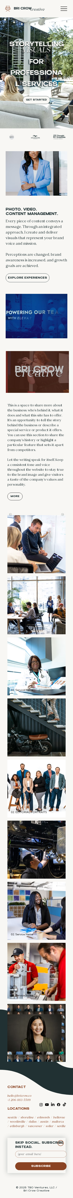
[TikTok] (64, 1105)
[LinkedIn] (53, 1105)
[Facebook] (58, 1105)
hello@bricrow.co (19, 1095)
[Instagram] (41, 1105)
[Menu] (63, 8)
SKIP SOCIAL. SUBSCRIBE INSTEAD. (39, 1145)
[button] (19, 568)
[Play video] (37, 372)
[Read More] (61, 1143)
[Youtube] (47, 1105)
